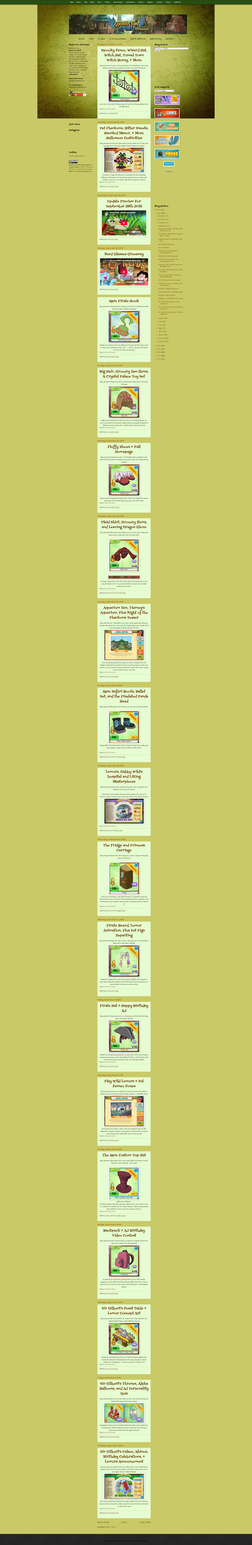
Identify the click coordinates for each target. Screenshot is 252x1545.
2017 (159, 210)
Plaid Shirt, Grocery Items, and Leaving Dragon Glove (124, 525)
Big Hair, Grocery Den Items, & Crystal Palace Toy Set (124, 374)
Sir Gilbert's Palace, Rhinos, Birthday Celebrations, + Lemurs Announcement (124, 1456)
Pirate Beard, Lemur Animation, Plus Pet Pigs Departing (124, 930)
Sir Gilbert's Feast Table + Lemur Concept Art (124, 1311)
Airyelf (132, 1541)
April (160, 331)
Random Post (169, 164)
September (162, 226)
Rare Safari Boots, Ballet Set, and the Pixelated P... (170, 271)
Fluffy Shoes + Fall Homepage (124, 449)
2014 (159, 349)
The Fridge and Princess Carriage (124, 848)
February (162, 338)
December (162, 216)
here (142, 1362)
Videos (168, 2)
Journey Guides (117, 39)
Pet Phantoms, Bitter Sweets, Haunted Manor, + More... (170, 235)
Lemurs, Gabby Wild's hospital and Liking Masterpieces (124, 776)
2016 (159, 213)
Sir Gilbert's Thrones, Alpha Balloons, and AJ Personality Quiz (124, 1388)
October (161, 223)
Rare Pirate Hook (124, 301)
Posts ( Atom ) (111, 1527)
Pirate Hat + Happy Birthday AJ (124, 1008)
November (162, 219)
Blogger (145, 1541)
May (160, 328)
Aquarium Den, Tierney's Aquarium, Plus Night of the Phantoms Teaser (124, 612)
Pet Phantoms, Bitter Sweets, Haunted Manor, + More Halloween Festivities (124, 133)
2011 (158, 359)
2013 (159, 352)
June (161, 325)
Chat (85, 2)
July (160, 322)
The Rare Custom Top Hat (124, 1155)
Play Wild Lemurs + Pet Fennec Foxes (124, 1084)
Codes (92, 2)
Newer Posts (103, 1522)
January (162, 341)
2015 (159, 346)
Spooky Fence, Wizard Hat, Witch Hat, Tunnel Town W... (170, 230)
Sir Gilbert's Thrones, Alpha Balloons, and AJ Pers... (170, 308)
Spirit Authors (137, 39)
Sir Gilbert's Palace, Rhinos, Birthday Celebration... (170, 313)
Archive (170, 39)
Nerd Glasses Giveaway (124, 254)
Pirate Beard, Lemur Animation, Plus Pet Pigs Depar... (170, 284)
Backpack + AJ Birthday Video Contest (124, 1233)
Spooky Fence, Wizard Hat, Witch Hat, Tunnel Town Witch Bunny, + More (124, 55)
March (161, 335)
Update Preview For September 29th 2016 (124, 204)
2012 (159, 356)
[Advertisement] (126, 9)
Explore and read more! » (108, 109)
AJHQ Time (169, 171)
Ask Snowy (155, 39)
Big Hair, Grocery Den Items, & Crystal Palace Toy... (168, 252)
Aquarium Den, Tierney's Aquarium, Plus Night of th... (170, 265)
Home (72, 2)
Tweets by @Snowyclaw (77, 156)
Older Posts (145, 1522)
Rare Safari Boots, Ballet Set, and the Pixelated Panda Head (124, 696)
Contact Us (177, 2)
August (161, 318)
